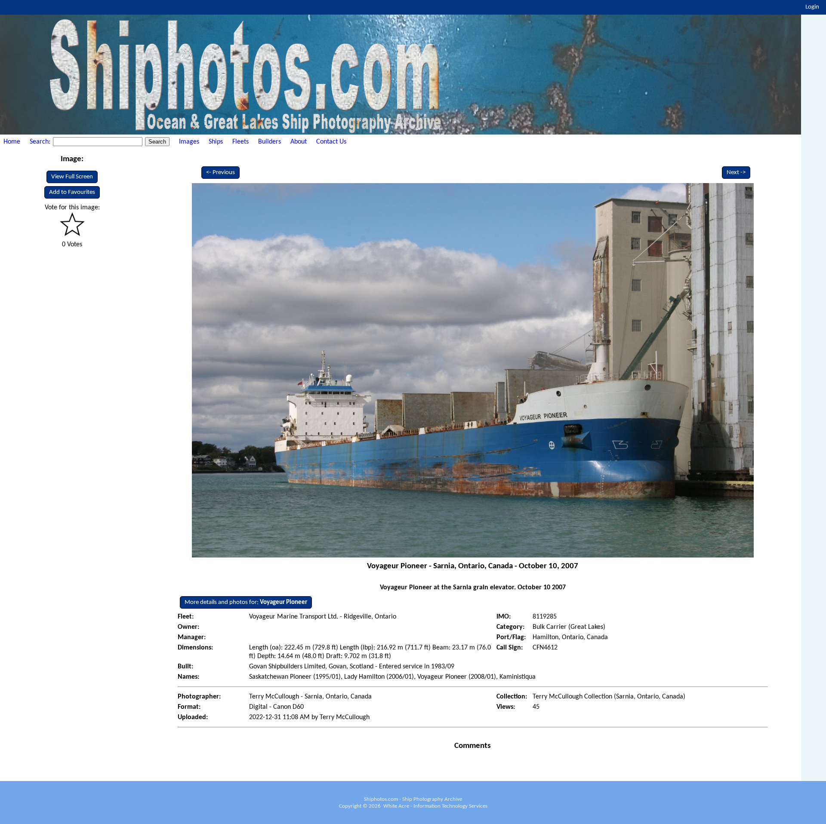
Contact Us (331, 141)
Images (189, 141)
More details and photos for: (246, 602)
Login (812, 7)
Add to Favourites (72, 192)
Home (11, 141)
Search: (41, 141)
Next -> (736, 172)
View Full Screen (72, 177)
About (298, 141)
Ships (216, 141)
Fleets (240, 141)
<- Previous (220, 172)
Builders (269, 141)
